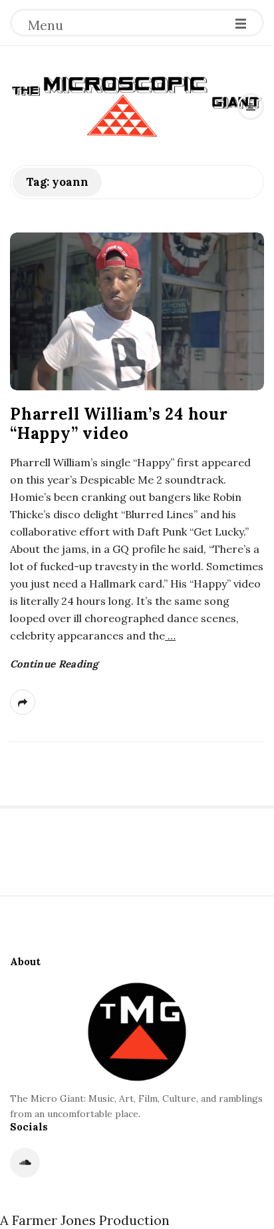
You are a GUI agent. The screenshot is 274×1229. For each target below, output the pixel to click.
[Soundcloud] (25, 1163)
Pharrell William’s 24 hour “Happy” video (119, 424)
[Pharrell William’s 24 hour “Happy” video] (137, 311)
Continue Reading (54, 663)
